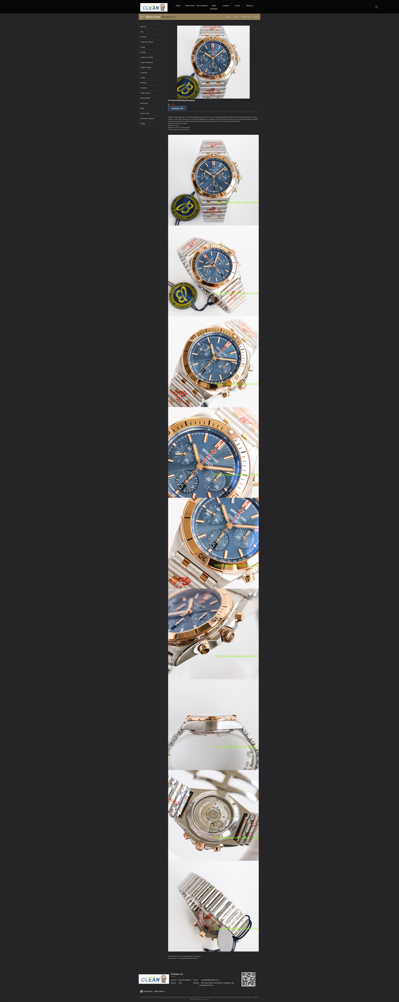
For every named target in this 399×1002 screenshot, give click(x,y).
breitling (256, 17)
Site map (206, 999)
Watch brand (246, 17)
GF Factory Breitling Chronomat (190, 956)
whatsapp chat (177, 108)
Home (236, 17)
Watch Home (159, 991)
